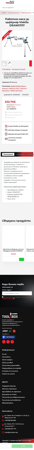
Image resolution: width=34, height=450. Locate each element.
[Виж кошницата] (31, 3)
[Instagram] (8, 341)
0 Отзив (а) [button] (6, 69)
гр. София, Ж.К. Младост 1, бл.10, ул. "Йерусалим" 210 (17, 417)
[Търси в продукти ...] (31, 7)
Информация (8, 350)
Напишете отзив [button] (18, 69)
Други (5, 382)
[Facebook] (4, 341)
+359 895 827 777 (10, 429)
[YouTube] (12, 341)
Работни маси (14, 88)
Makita (13, 106)
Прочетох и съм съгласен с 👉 (16, 297)
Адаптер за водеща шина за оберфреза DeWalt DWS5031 (13, 250)
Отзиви (20, 154)
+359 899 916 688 (10, 420)
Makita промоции (26, 12)
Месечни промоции (13, 12)
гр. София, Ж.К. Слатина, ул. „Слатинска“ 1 (14, 425)
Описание (8, 154)
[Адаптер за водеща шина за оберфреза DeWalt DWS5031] (13, 237)
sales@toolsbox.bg (11, 432)
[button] (11, 94)
